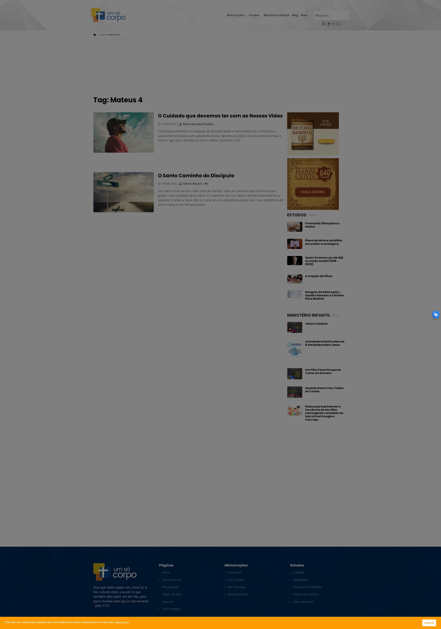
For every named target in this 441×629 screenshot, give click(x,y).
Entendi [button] (429, 622)
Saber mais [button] (122, 622)
